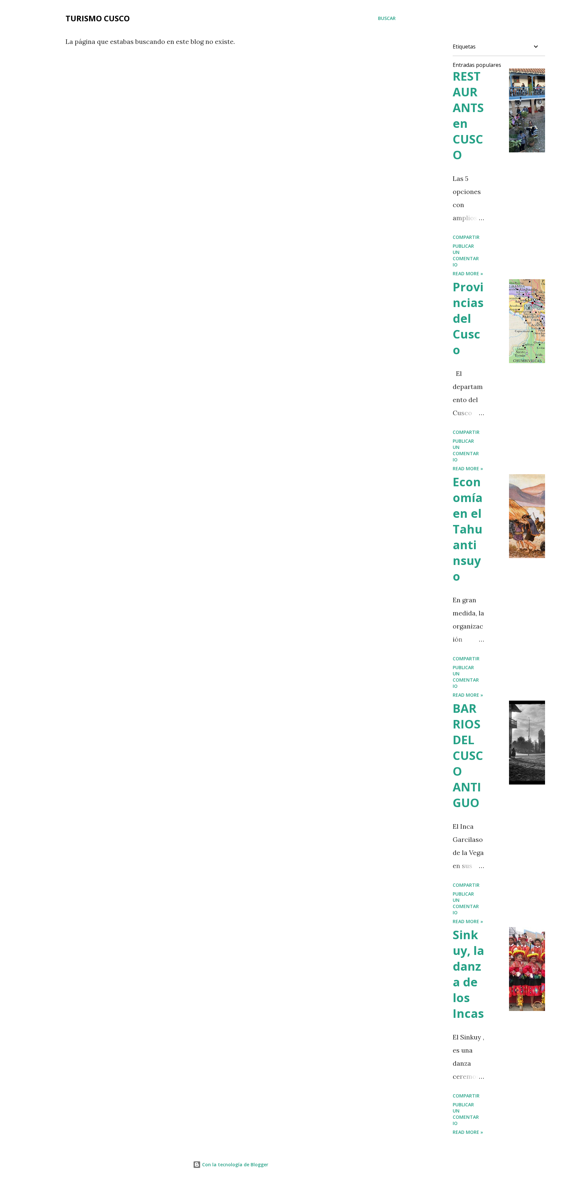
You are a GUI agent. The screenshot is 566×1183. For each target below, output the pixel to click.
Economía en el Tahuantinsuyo (467, 529)
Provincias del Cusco (468, 318)
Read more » (468, 273)
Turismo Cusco (98, 18)
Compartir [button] (466, 237)
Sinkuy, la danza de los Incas (468, 974)
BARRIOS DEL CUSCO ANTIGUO (468, 755)
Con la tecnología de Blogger (234, 1164)
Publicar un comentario (466, 255)
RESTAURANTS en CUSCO (468, 115)
